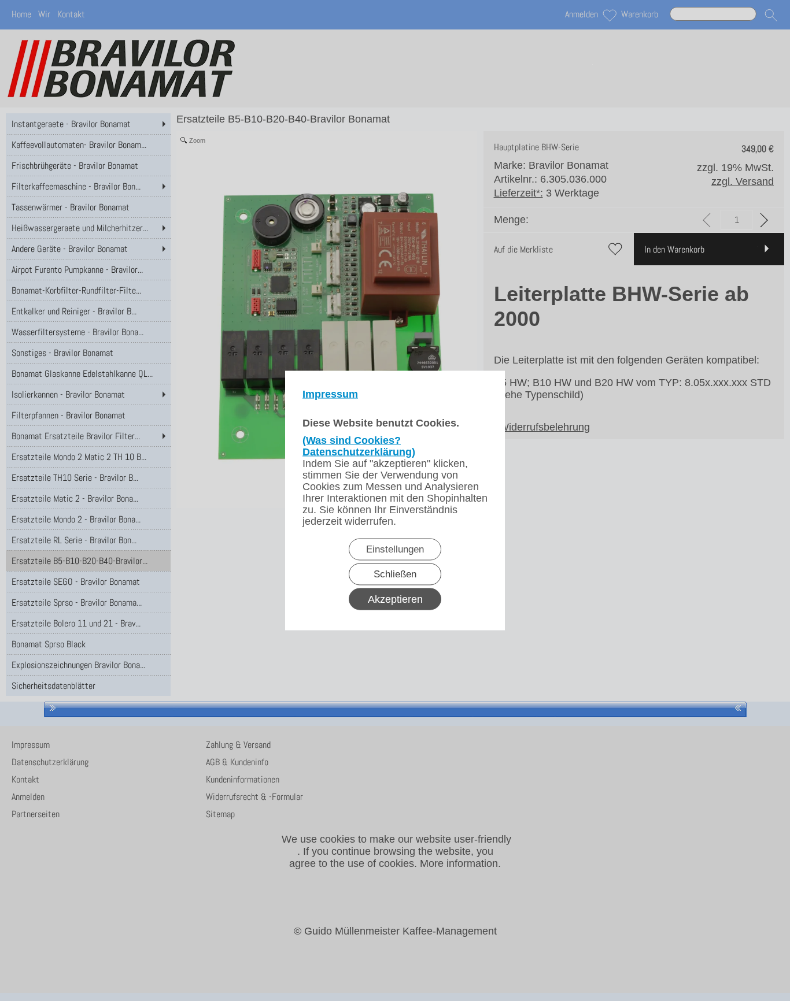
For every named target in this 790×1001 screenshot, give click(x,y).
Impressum (330, 394)
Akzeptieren (395, 599)
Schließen (395, 574)
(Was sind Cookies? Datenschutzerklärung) (358, 446)
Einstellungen (395, 549)
